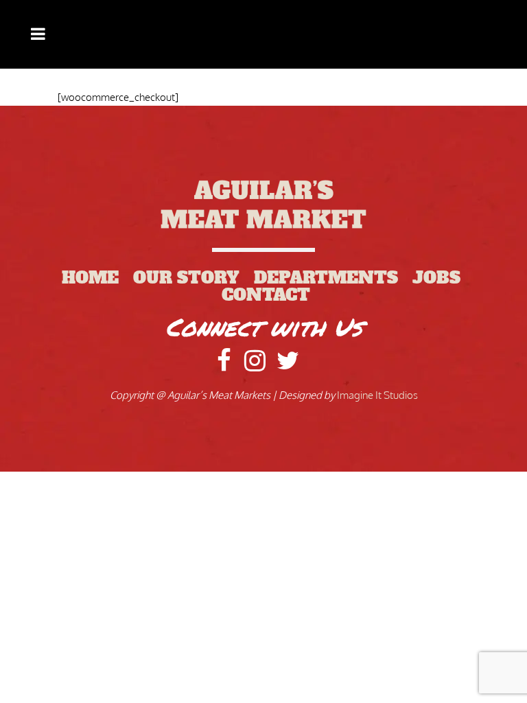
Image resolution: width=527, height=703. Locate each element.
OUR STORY (193, 277)
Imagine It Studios (377, 395)
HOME (97, 277)
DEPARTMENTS (333, 277)
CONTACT (266, 295)
